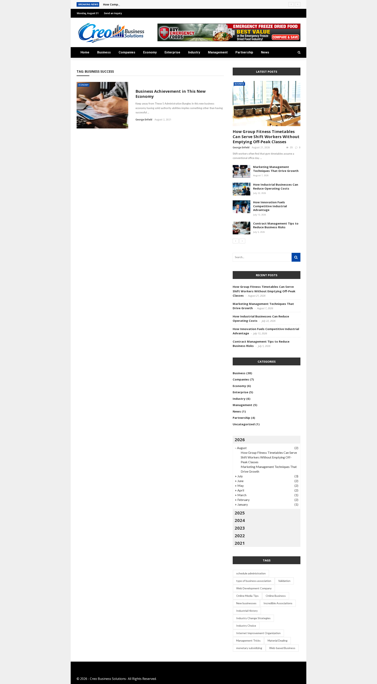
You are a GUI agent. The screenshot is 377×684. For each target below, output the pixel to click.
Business (104, 52)
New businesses (246, 603)
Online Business (276, 595)
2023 (240, 528)
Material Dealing (277, 640)
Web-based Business (282, 648)
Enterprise (172, 52)
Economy (150, 52)
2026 (240, 439)
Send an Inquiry (113, 13)
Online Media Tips (247, 595)
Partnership (244, 52)
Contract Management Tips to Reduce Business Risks (275, 225)
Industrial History (247, 610)
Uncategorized (244, 424)
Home (85, 52)
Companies (127, 52)
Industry (194, 52)
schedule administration (251, 573)
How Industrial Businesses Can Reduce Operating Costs (275, 186)
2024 (240, 520)
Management (218, 52)
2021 (240, 543)
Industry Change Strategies (253, 618)
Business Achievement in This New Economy (170, 94)
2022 (240, 535)
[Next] (242, 241)
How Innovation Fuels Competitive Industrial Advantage (270, 206)
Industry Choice (246, 625)
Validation (284, 580)
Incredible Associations (278, 603)
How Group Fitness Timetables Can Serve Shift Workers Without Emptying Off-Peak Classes (266, 136)
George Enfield (143, 119)
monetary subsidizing (249, 648)
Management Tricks (248, 640)
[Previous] (236, 241)
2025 (240, 513)
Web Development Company (254, 588)
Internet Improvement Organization (258, 633)
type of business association (253, 580)
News (265, 52)
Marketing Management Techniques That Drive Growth (275, 169)
